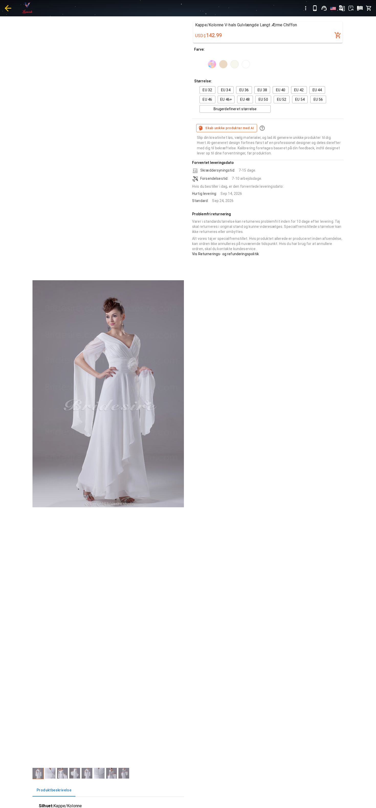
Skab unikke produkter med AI (229, 128)
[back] (8, 8)
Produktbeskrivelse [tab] (54, 790)
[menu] (306, 8)
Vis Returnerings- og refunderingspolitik (225, 254)
